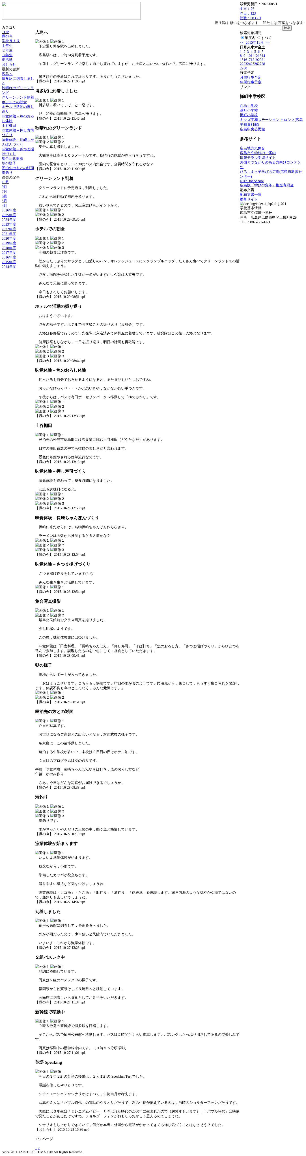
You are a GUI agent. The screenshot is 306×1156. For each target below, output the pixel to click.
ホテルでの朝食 (14, 102)
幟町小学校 (249, 115)
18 (252, 60)
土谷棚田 (9, 125)
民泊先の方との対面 (18, 168)
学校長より (11, 41)
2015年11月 (255, 42)
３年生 (7, 55)
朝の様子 (9, 163)
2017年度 (9, 252)
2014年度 (9, 267)
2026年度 (9, 210)
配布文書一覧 (250, 194)
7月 (4, 191)
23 (245, 64)
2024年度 (9, 220)
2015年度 (9, 262)
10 (249, 56)
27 (259, 64)
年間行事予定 (250, 82)
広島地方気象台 (252, 148)
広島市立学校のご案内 (258, 153)
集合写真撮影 (12, 158)
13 (259, 56)
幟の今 (7, 36)
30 (245, 68)
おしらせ (9, 64)
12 (256, 56)
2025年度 (9, 215)
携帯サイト (249, 199)
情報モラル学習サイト (258, 157)
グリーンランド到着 (18, 97)
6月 (4, 196)
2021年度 (9, 234)
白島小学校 (249, 106)
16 (245, 60)
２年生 (7, 50)
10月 (5, 182)
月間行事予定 (250, 77)
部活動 (7, 60)
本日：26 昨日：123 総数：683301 (250, 13)
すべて (266, 38)
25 (252, 64)
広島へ (7, 74)
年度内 (250, 38)
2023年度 (9, 224)
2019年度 (9, 243)
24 (249, 64)
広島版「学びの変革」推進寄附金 (267, 185)
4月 (4, 205)
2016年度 (9, 257)
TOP (5, 32)
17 (249, 60)
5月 (4, 201)
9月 (4, 187)
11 (252, 56)
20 (259, 60)
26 (256, 64)
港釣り (7, 172)
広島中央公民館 (252, 129)
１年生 (7, 45)
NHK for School (252, 181)
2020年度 (9, 238)
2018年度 (9, 248)
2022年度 (9, 229)
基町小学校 (249, 110)
